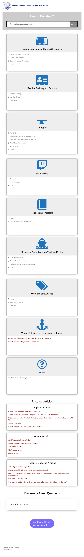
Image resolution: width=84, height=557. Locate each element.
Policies (12, 218)
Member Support (15, 97)
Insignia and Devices (16, 302)
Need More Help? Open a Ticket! (41, 523)
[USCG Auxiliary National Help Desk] (25, 8)
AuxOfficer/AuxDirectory (18, 143)
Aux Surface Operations (18, 261)
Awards (12, 299)
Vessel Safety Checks (17, 58)
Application (13, 179)
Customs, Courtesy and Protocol (20, 221)
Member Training (15, 94)
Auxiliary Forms (15, 146)
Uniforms (13, 306)
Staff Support (14, 100)
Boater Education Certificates (19, 54)
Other (12, 64)
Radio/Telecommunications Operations (22, 264)
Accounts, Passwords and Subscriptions (23, 140)
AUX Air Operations (16, 257)
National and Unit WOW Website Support (23, 136)
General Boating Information (19, 61)
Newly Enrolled (15, 182)
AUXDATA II (14, 133)
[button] (42, 504)
